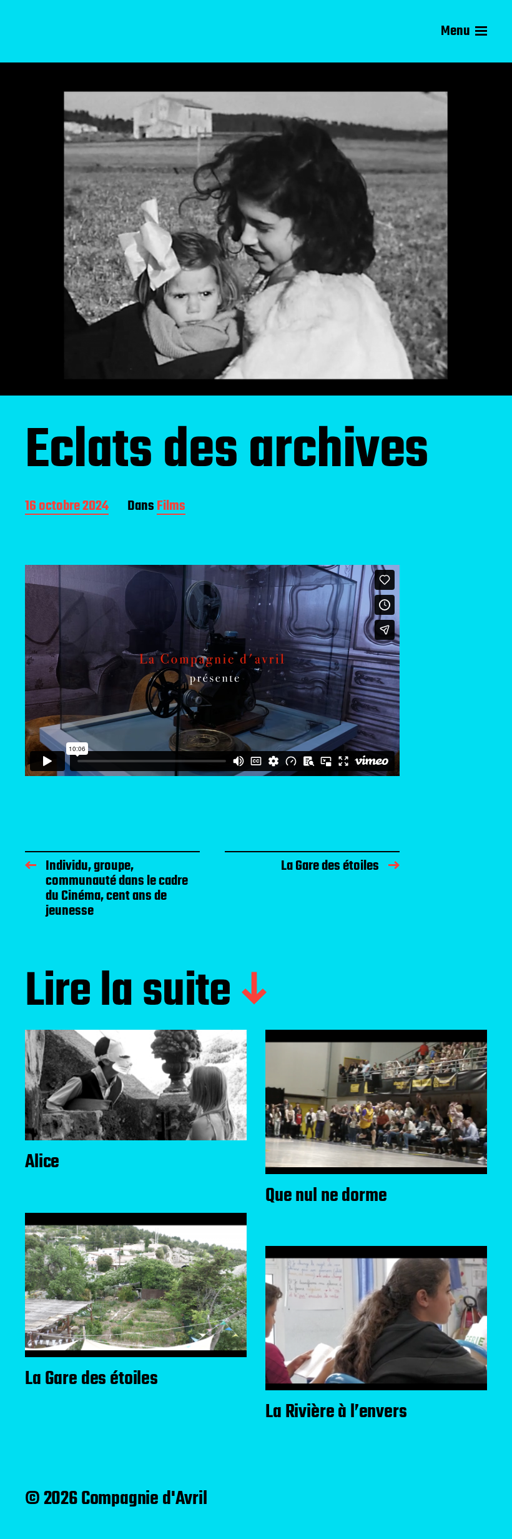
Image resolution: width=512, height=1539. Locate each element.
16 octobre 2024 (67, 507)
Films (171, 507)
